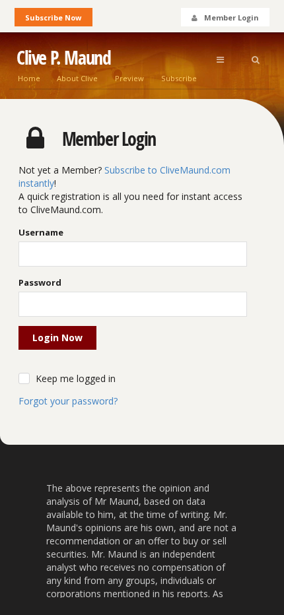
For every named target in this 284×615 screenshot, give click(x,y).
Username (40, 232)
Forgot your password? (68, 401)
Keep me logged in (76, 378)
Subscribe (179, 78)
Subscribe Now (53, 17)
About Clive (77, 78)
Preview (129, 78)
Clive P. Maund (63, 58)
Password (39, 282)
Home (29, 78)
